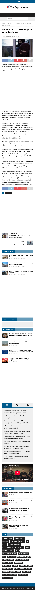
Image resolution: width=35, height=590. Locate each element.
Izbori (4, 562)
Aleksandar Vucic (7, 538)
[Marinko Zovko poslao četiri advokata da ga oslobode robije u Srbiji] (5, 264)
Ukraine (4, 574)
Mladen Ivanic (6, 565)
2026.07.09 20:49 (13, 345)
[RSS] (19, 1)
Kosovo (10, 562)
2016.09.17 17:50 (13, 502)
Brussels (20, 547)
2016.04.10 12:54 (13, 512)
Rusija (16, 568)
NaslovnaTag (23, 565)
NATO (30, 565)
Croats (11, 550)
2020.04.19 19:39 (13, 520)
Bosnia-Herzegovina (14, 544)
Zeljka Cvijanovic (7, 578)
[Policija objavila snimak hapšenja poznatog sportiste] (5, 273)
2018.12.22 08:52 (7, 36)
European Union (21, 556)
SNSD (28, 571)
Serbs (18, 571)
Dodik (3, 556)
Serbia (13, 571)
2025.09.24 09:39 (13, 353)
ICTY (16, 559)
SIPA (24, 571)
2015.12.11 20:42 (13, 528)
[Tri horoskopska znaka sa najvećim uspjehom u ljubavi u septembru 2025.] (5, 360)
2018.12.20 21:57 (13, 258)
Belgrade (21, 541)
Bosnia (4, 544)
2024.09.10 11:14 (13, 274)
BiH (27, 541)
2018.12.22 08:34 (13, 266)
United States (13, 574)
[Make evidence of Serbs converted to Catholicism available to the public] (5, 510)
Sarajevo (29, 568)
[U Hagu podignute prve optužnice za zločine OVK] (5, 518)
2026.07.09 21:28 (13, 337)
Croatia (4, 550)
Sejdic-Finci (5, 571)
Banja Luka (14, 541)
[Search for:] (17, 18)
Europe (13, 556)
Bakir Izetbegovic (20, 538)
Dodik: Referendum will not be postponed (20, 501)
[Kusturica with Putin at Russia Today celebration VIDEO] (5, 526)
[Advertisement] (17, 91)
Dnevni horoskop (23, 553)
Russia (22, 568)
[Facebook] (15, 1)
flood (4, 559)
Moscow (15, 565)
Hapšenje (8, 193)
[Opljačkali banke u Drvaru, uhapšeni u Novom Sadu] (5, 257)
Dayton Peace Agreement (9, 553)
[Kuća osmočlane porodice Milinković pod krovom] (5, 494)
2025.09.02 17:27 (13, 361)
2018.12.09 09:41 (13, 496)
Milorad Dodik (18, 562)
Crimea (27, 547)
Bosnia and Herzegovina (9, 547)
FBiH (29, 556)
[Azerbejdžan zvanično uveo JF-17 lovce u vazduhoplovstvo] (5, 343)
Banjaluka (5, 541)
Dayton (18, 550)
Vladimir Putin (23, 574)
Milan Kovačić (16, 36)
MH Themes (30, 588)
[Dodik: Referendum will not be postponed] (5, 502)
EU (8, 556)
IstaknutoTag (24, 559)
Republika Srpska (7, 568)
